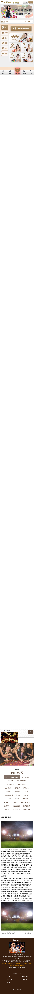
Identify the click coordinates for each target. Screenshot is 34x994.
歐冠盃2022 (16, 809)
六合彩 (17, 799)
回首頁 (3, 730)
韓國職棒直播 (9, 795)
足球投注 (8, 799)
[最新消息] (17, 947)
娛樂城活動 (25, 777)
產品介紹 (25, 976)
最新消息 (9, 979)
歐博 (12, 960)
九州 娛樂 (8, 788)
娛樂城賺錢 (16, 806)
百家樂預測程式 (25, 802)
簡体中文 (8, 730)
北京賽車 (10, 781)
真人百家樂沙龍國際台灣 (8, 933)
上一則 (2, 749)
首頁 (9, 976)
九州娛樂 (14, 802)
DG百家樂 (26, 960)
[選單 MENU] (30, 732)
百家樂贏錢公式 (22, 784)
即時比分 (26, 788)
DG (21, 960)
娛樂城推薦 (26, 809)
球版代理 (21, 856)
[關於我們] (17, 754)
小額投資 (6, 809)
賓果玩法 (6, 806)
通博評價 (25, 799)
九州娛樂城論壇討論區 (11, 777)
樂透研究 (17, 791)
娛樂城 (18, 795)
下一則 (32, 749)
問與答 (25, 979)
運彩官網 (17, 788)
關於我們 (9, 982)
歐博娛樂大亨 (28, 933)
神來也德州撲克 (21, 781)
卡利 (3, 960)
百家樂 (26, 791)
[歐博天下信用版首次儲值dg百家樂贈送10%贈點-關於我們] (9, 737)
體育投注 (26, 795)
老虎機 (6, 802)
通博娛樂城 (26, 806)
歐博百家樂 (17, 960)
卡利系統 (7, 960)
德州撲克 (8, 791)
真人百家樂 (10, 784)
